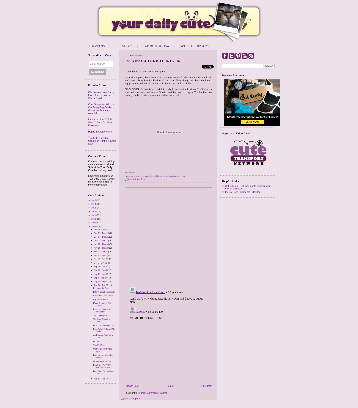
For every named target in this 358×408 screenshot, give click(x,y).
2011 (93, 215)
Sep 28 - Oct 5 (101, 266)
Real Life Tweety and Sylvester (102, 310)
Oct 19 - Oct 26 (101, 259)
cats (133, 176)
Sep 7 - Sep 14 (101, 278)
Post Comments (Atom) (154, 392)
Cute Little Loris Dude (103, 296)
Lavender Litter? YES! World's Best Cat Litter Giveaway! (100, 122)
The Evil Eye (99, 345)
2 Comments (130, 173)
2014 (93, 204)
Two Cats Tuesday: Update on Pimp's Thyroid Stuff (102, 141)
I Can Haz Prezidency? (103, 325)
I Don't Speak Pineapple (104, 292)
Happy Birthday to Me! (100, 131)
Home (170, 385)
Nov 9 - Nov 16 (101, 251)
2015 (93, 200)
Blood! (96, 341)
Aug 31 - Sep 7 (101, 281)
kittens (159, 176)
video (183, 176)
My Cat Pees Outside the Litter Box (242, 192)
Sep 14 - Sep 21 (101, 274)
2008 (93, 226)
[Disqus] (169, 236)
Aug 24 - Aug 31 (101, 285)
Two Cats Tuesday (156, 46)
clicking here (104, 170)
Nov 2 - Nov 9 (100, 255)
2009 (93, 223)
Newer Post (132, 385)
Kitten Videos (95, 46)
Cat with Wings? (100, 299)
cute (138, 176)
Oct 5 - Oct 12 (100, 263)
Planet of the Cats (101, 288)
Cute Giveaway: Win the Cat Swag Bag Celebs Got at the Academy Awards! (101, 109)
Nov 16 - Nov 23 (101, 248)
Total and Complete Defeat (102, 320)
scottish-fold (174, 176)
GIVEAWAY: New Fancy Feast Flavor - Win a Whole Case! (101, 95)
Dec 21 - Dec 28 (101, 233)
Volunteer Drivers (194, 46)
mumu (165, 176)
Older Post (206, 385)
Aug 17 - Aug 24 (101, 379)
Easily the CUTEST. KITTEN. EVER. (102, 366)
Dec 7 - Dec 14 (101, 240)
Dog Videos (124, 46)
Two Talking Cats (101, 315)
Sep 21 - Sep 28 (101, 270)
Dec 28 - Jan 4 (101, 229)
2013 (93, 208)
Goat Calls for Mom (102, 361)
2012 (93, 211)
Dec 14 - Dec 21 (101, 237)
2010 (93, 219)
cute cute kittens (148, 176)
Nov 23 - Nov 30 (101, 244)
